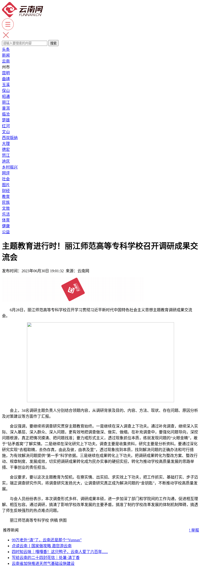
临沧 (6, 114)
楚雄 (6, 120)
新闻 (6, 55)
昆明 (6, 73)
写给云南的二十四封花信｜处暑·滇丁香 (46, 558)
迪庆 (6, 161)
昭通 (6, 96)
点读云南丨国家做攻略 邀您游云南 (42, 546)
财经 (6, 191)
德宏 (6, 149)
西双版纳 (10, 138)
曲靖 (6, 79)
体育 (6, 220)
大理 (6, 144)
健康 (6, 226)
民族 (6, 202)
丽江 (6, 102)
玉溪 (6, 85)
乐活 (6, 214)
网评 (6, 173)
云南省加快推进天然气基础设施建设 (43, 563)
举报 (194, 530)
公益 (6, 232)
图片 (6, 185)
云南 (6, 61)
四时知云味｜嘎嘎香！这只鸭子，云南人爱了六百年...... (60, 552)
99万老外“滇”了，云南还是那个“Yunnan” (47, 540)
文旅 (6, 208)
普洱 (6, 108)
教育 (6, 196)
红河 (6, 126)
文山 (6, 132)
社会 (6, 179)
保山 (6, 91)
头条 (6, 49)
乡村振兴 (10, 167)
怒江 (6, 155)
